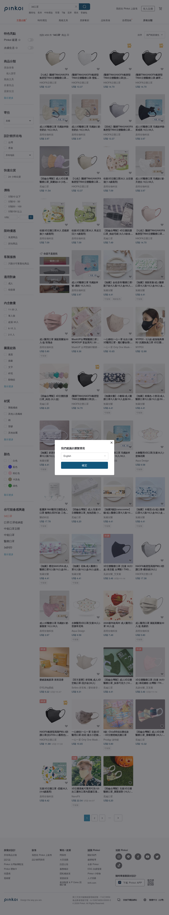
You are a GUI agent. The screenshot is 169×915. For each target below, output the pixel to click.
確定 (84, 465)
